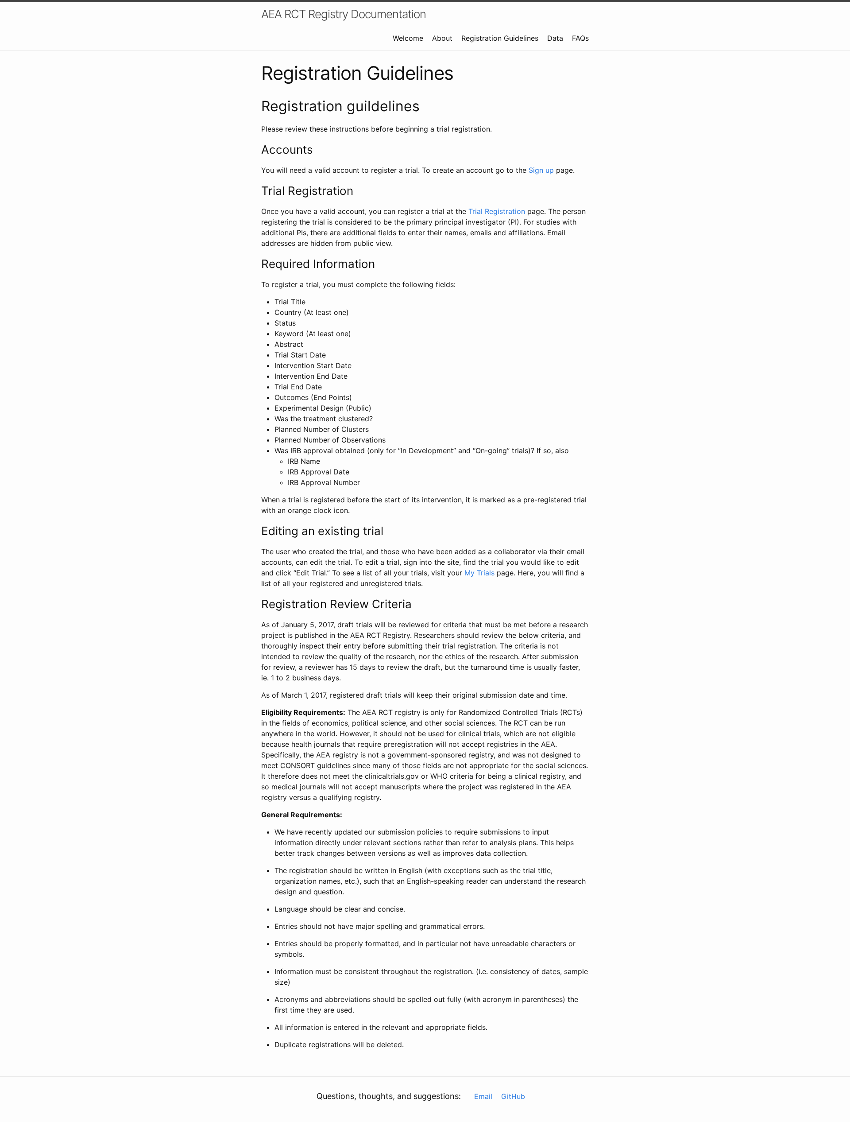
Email (483, 1096)
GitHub (513, 1096)
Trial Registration (496, 211)
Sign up (541, 170)
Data (555, 38)
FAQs (580, 38)
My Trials (479, 572)
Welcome (408, 38)
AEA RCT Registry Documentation (343, 14)
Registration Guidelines (499, 38)
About (442, 38)
